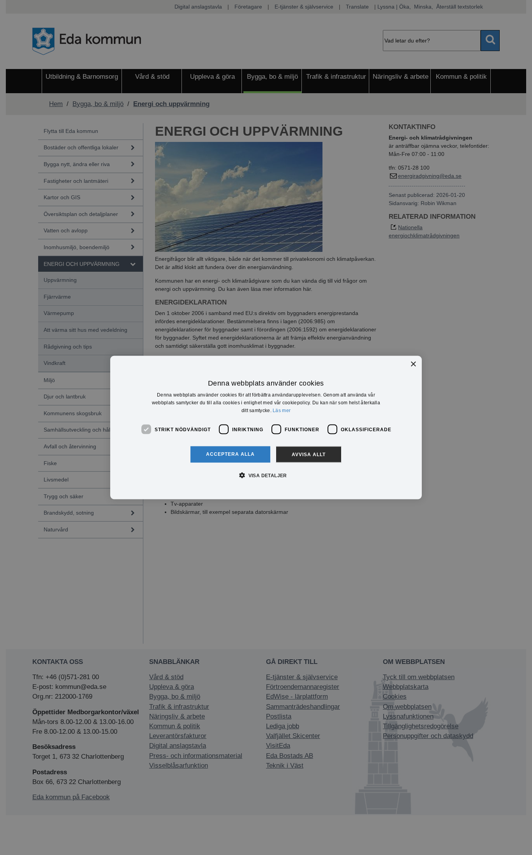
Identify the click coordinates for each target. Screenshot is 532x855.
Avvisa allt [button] (309, 454)
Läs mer (282, 410)
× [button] (413, 364)
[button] (266, 475)
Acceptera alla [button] (230, 454)
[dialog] (266, 427)
